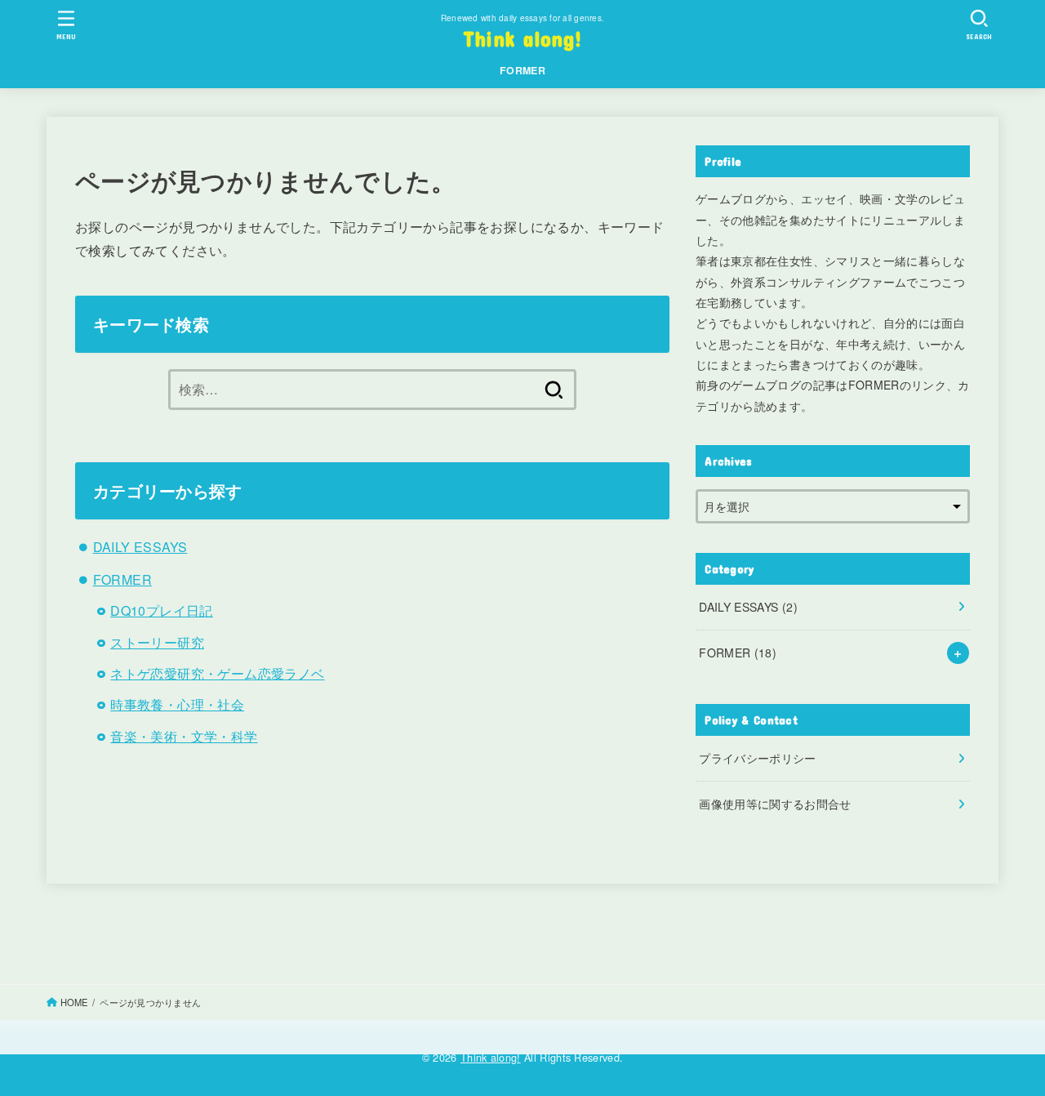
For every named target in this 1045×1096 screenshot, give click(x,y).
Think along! (523, 38)
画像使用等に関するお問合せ (775, 803)
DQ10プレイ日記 (161, 610)
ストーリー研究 (157, 642)
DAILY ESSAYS (140, 546)
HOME (74, 1002)
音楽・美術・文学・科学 (183, 736)
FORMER (522, 70)
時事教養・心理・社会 (177, 704)
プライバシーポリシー (757, 758)
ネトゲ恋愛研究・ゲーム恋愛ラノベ (217, 673)
